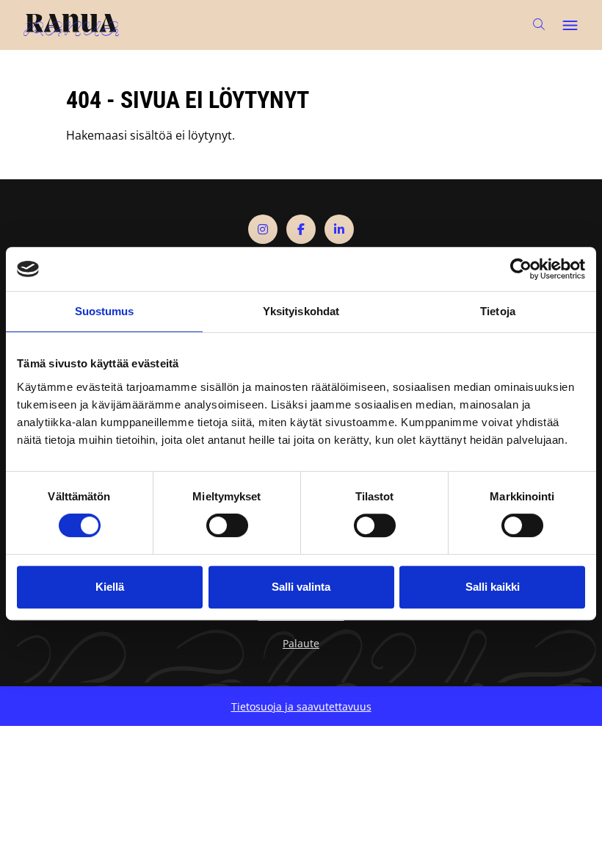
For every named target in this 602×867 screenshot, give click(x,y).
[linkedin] (339, 229)
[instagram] (263, 229)
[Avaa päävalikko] (570, 25)
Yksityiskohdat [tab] (301, 311)
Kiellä (109, 586)
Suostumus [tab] (104, 311)
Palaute (301, 643)
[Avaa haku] (539, 24)
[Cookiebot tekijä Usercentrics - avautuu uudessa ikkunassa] (521, 269)
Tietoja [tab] (497, 311)
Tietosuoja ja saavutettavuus (301, 706)
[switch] (227, 525)
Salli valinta (301, 586)
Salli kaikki (492, 586)
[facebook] (301, 229)
